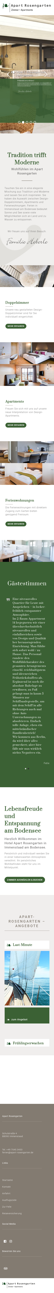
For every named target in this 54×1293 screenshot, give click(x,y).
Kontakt (6, 1187)
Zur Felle (6, 1207)
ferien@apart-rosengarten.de (17, 1152)
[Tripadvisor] (5, 1269)
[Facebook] (4, 1241)
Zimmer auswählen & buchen (24, 880)
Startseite (7, 1180)
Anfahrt (6, 1193)
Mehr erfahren (16, 326)
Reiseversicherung (12, 1213)
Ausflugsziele (9, 1200)
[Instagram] (9, 1241)
